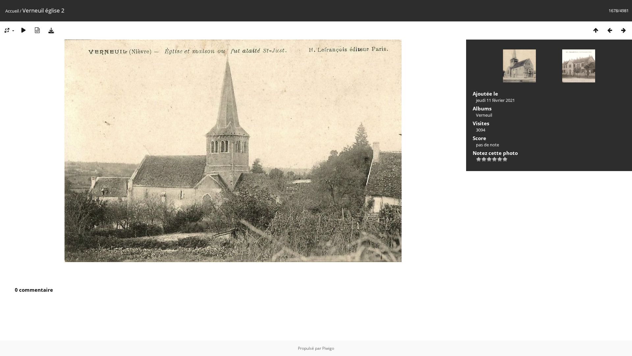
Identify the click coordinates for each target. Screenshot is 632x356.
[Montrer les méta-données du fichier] (37, 30)
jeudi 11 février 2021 (495, 100)
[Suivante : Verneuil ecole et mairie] (623, 30)
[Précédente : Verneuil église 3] (610, 30)
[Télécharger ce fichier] (51, 30)
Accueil (12, 11)
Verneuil (484, 115)
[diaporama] (23, 30)
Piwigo (328, 348)
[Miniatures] (596, 30)
